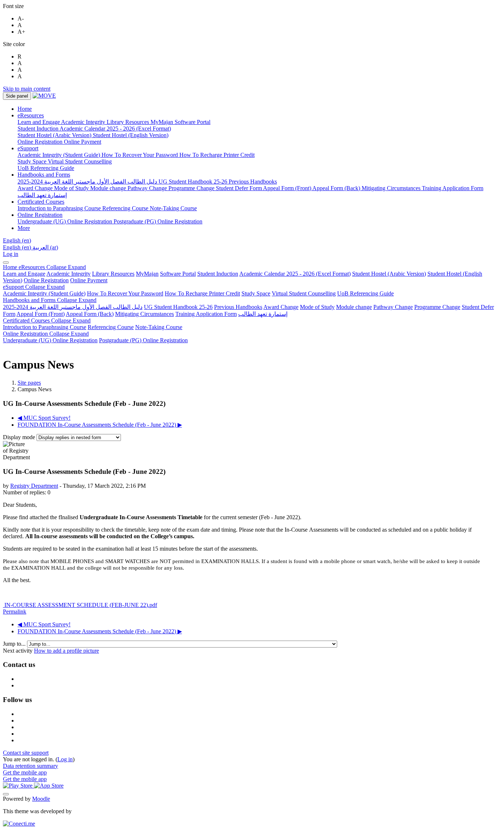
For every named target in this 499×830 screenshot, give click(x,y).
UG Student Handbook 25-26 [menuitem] (194, 181)
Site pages (29, 383)
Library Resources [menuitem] (129, 122)
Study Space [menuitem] (33, 161)
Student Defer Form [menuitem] (239, 188)
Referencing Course (111, 327)
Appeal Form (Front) (40, 314)
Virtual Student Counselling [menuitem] (80, 161)
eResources (52, 267)
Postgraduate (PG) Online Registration (143, 340)
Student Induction (217, 274)
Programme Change (437, 307)
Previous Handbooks (238, 307)
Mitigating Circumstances (144, 314)
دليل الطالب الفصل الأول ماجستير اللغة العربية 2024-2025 (72, 307)
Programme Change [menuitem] (192, 188)
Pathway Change (393, 307)
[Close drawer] (6, 262)
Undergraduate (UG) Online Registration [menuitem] (66, 221)
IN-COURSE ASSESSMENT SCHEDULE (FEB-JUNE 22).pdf (80, 605)
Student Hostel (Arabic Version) (389, 274)
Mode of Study (317, 307)
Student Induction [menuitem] (39, 128)
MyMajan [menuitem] (163, 122)
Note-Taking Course (158, 327)
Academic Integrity (68, 274)
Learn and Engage (24, 274)
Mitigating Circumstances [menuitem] (392, 188)
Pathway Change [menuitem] (147, 188)
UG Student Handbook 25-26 (178, 307)
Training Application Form (206, 314)
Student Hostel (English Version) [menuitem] (130, 135)
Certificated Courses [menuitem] (41, 202)
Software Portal (178, 274)
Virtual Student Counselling (304, 293)
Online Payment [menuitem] (82, 142)
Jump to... (15, 644)
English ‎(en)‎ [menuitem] (18, 247)
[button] (17, 240)
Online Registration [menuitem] (41, 142)
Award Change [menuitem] (36, 188)
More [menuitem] (24, 228)
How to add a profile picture (66, 651)
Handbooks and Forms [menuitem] (44, 174)
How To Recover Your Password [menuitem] (140, 155)
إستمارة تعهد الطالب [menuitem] (42, 195)
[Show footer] (6, 794)
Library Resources (113, 274)
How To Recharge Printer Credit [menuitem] (217, 155)
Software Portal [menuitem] (192, 122)
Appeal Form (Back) (90, 314)
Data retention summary (30, 766)
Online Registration (46, 280)
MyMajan (147, 274)
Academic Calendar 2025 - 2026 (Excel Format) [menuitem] (115, 128)
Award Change (280, 307)
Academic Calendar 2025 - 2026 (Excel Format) (295, 274)
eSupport (34, 287)
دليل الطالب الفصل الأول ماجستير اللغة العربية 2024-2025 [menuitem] (88, 181)
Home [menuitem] (25, 109)
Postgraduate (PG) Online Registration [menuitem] (158, 221)
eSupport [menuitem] (28, 148)
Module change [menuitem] (108, 188)
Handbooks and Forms (49, 300)
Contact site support (26, 753)
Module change (354, 307)
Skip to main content (26, 89)
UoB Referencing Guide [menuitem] (46, 168)
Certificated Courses (47, 320)
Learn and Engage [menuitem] (39, 122)
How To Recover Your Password (125, 293)
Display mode (20, 437)
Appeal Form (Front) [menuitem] (287, 188)
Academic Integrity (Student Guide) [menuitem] (60, 155)
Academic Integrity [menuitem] (84, 122)
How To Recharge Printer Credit (202, 293)
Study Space (255, 293)
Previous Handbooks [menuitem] (253, 181)
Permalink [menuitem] (14, 611)
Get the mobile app (25, 772)
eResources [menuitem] (31, 115)
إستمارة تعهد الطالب (262, 314)
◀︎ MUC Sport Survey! (44, 418)
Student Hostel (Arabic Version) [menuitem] (55, 135)
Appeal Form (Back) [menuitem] (337, 188)
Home (11, 267)
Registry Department (34, 486)
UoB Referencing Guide (365, 293)
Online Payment (88, 280)
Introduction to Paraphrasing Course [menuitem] (60, 208)
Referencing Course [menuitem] (126, 208)
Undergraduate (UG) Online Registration (50, 340)
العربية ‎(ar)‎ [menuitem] (45, 247)
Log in (10, 254)
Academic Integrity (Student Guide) (44, 293)
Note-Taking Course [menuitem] (173, 208)
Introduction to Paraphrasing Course (44, 327)
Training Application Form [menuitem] (452, 188)
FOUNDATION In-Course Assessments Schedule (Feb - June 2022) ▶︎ (100, 425)
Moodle (41, 799)
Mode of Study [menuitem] (72, 188)
